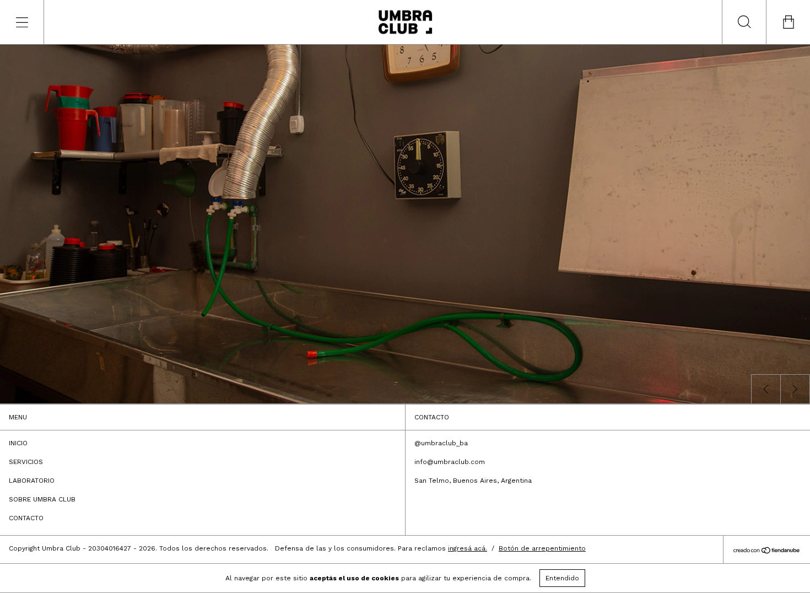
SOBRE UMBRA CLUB (42, 499)
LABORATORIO (32, 480)
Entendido (562, 578)
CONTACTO (26, 518)
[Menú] (22, 22)
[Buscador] (744, 22)
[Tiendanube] (766, 551)
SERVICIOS (26, 462)
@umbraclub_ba (441, 443)
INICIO (18, 443)
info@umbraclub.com (449, 462)
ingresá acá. (467, 548)
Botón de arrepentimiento (542, 548)
